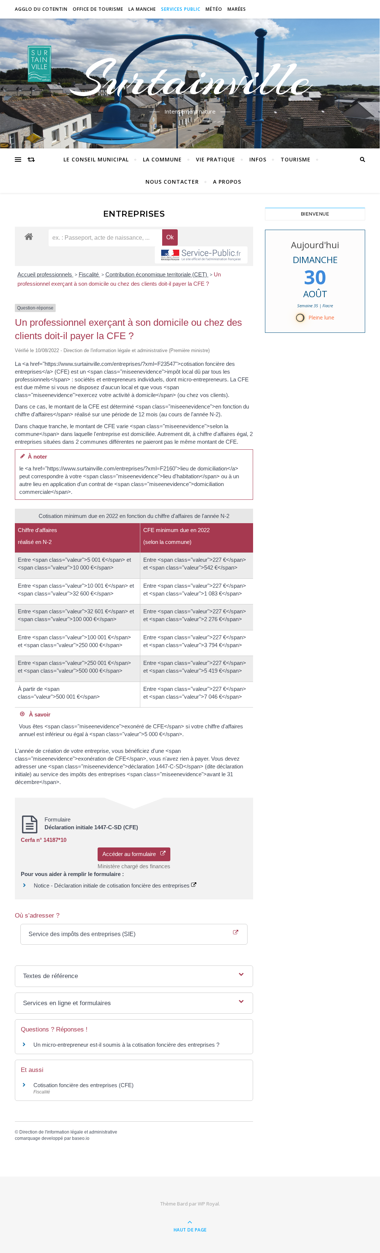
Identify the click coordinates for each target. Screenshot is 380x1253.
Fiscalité (89, 274)
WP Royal (208, 1203)
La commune (162, 159)
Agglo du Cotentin (41, 9)
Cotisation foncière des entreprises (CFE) (83, 1085)
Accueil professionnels (45, 274)
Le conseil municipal (96, 159)
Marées (236, 9)
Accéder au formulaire (131, 854)
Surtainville (190, 79)
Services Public (180, 9)
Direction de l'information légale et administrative (68, 1132)
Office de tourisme (98, 9)
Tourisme (296, 159)
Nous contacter (172, 181)
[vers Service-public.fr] (201, 254)
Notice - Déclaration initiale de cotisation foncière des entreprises (112, 885)
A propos (227, 181)
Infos (257, 159)
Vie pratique (215, 159)
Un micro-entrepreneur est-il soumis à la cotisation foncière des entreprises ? (126, 1045)
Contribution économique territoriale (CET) (157, 274)
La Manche (142, 9)
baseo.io (80, 1138)
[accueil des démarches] (28, 236)
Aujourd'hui (315, 245)
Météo (214, 9)
